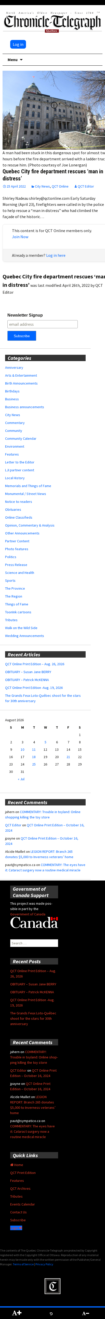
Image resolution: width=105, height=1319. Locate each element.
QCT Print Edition (23, 1172)
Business (12, 399)
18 (34, 757)
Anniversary (14, 367)
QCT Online (60, 186)
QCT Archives (20, 1188)
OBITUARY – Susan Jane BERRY (28, 672)
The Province (15, 588)
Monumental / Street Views (25, 493)
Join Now (20, 236)
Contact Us (18, 1212)
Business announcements (24, 407)
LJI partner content (19, 470)
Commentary (15, 422)
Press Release (16, 564)
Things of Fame (16, 604)
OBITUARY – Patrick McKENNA (27, 679)
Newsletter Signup (25, 315)
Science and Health (19, 572)
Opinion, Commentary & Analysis (30, 525)
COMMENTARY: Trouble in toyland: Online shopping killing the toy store (34, 1057)
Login (14, 1228)
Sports (10, 580)
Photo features (16, 549)
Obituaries (13, 509)
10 (22, 749)
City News (42, 186)
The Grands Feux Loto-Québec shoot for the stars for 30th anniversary (33, 1018)
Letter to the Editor (19, 462)
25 (34, 764)
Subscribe (18, 1220)
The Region (13, 596)
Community (13, 430)
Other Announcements (22, 533)
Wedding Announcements (24, 635)
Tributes (11, 620)
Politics (10, 557)
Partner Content (17, 541)
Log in (18, 44)
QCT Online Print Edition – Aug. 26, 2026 (34, 664)
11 (34, 749)
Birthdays (12, 391)
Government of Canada (27, 914)
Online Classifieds (18, 517)
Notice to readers (18, 501)
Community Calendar (20, 438)
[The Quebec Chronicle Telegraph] (52, 21)
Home (18, 1164)
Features (12, 454)
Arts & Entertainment (21, 375)
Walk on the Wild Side (21, 628)
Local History (15, 478)
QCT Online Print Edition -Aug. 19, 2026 (34, 687)
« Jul (21, 779)
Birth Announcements (21, 383)
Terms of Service (23, 1264)
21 (68, 757)
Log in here (55, 255)
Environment (14, 446)
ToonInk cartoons (18, 612)
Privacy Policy (44, 1264)
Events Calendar (22, 1204)
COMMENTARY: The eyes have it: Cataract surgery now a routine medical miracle (32, 1131)
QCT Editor (86, 186)
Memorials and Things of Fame (28, 486)
